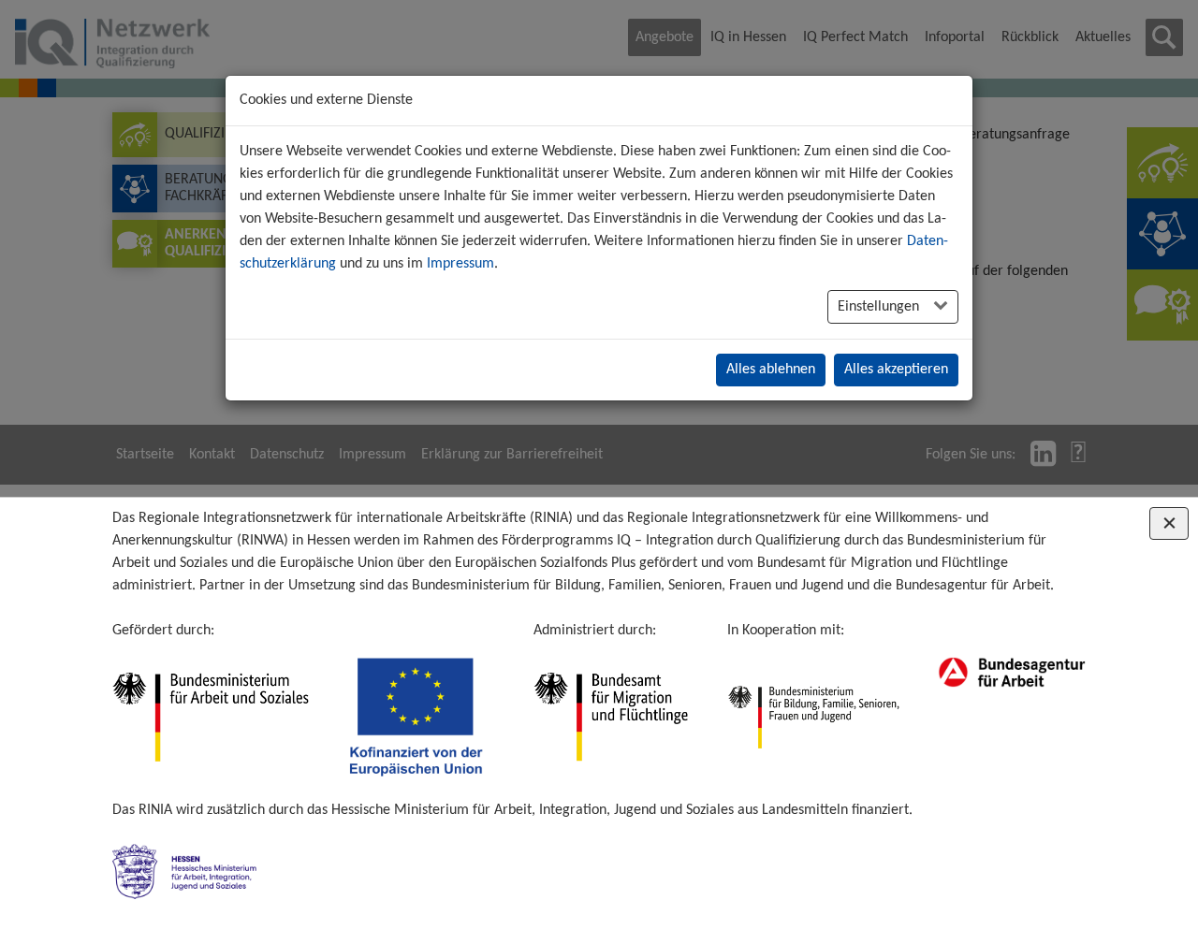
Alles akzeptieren (896, 369)
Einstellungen (880, 306)
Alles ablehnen (770, 369)
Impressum (460, 263)
